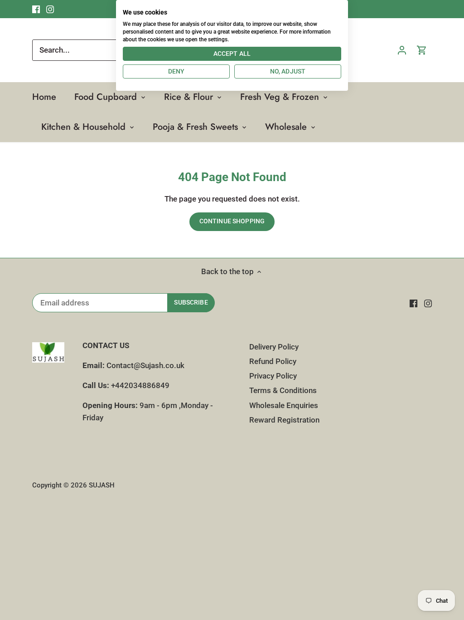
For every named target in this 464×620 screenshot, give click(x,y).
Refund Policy (272, 361)
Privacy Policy (273, 375)
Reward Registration (284, 419)
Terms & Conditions (283, 390)
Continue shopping (232, 221)
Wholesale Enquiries (283, 405)
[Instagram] (428, 303)
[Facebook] (413, 303)
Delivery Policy (274, 346)
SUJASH (102, 485)
